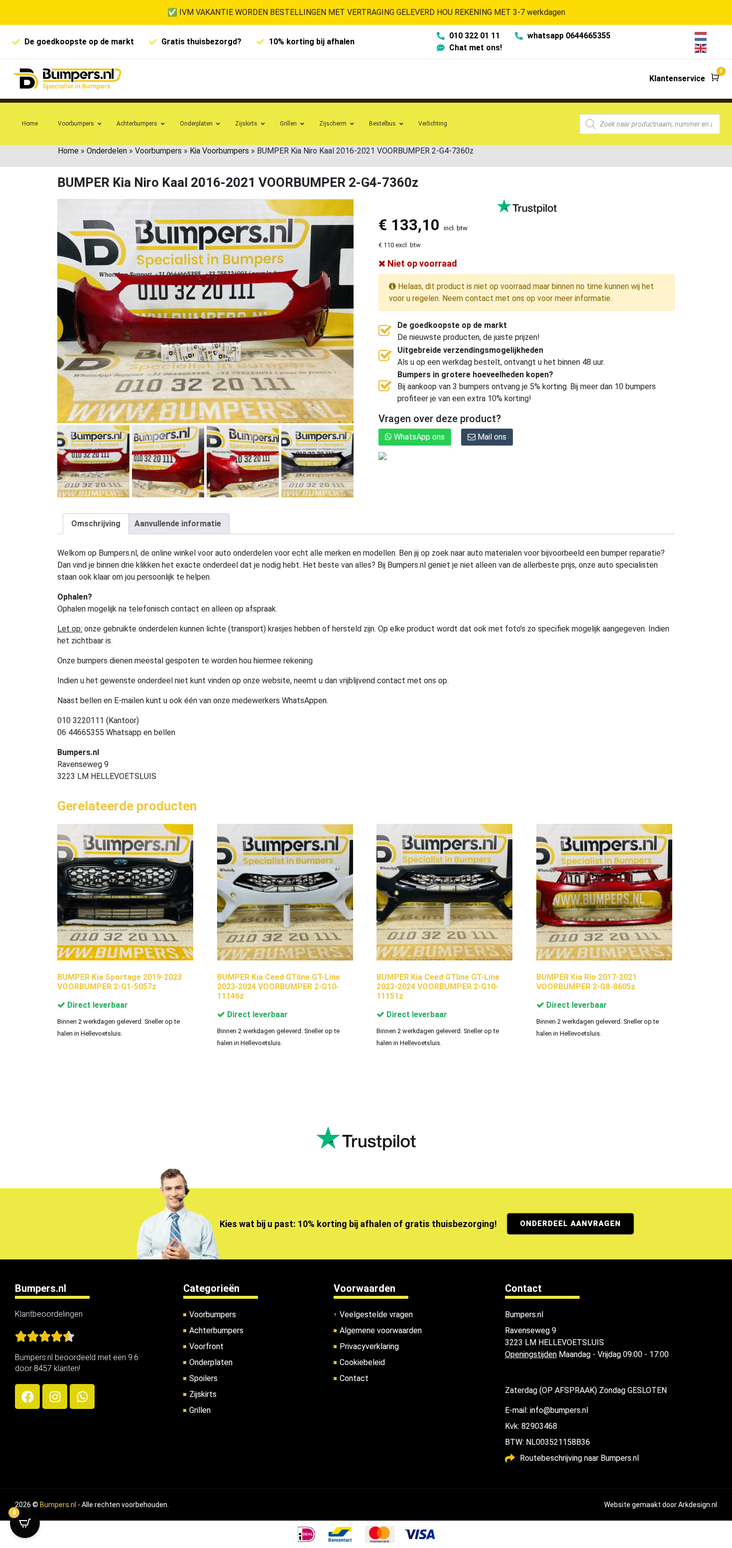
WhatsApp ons (418, 437)
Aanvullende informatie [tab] (177, 523)
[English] (701, 47)
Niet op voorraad (421, 263)
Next (342, 461)
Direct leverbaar (96, 1005)
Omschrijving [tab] (96, 523)
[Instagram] (54, 1396)
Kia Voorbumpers (219, 150)
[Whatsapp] (82, 1396)
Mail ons (491, 437)
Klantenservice (677, 78)
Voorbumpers (158, 150)
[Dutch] (701, 35)
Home (68, 150)
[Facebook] (27, 1396)
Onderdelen (107, 150)
